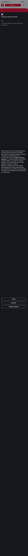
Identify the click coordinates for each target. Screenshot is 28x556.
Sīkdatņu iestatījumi (13, 306)
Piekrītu (14, 299)
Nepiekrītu (13, 303)
